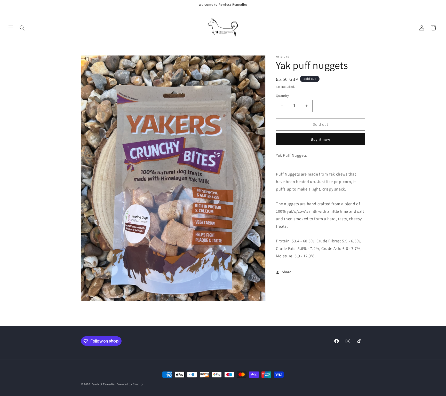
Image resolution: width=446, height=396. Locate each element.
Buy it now (320, 139)
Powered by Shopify (130, 384)
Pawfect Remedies (104, 384)
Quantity (282, 95)
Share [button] (286, 272)
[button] (11, 28)
